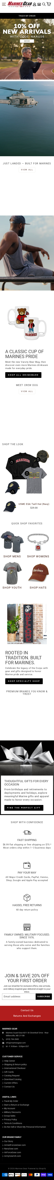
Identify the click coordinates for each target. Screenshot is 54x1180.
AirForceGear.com (12, 1152)
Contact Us (27, 1010)
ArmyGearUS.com (12, 1156)
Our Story (8, 1141)
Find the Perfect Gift (24, 808)
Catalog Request (12, 1075)
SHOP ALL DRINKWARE (23, 375)
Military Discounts (12, 1112)
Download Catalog (12, 1079)
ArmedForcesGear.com (15, 1145)
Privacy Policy (10, 1119)
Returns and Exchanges (27, 1015)
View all (27, 170)
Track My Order (11, 1101)
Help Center (9, 1061)
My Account (9, 1108)
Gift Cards (9, 1072)
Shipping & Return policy (15, 1064)
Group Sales (9, 1116)
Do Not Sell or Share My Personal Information (25, 1127)
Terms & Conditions (13, 1123)
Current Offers (11, 1083)
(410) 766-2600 (12, 1039)
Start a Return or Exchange (16, 1105)
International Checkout (15, 1068)
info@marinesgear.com (16, 1043)
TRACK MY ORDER (27, 16)
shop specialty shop (24, 681)
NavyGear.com (11, 1148)
